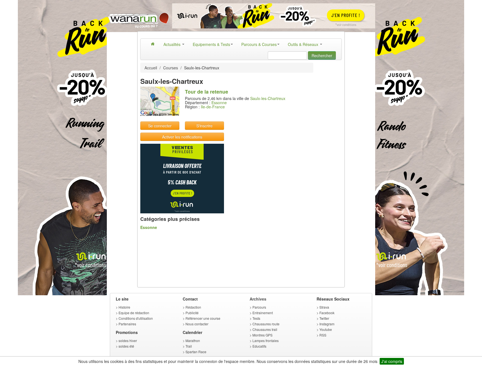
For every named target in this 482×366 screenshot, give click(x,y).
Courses (170, 67)
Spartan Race (195, 351)
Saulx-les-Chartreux (267, 98)
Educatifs (259, 346)
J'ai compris (391, 361)
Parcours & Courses (259, 44)
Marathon (192, 340)
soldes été (126, 346)
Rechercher (322, 55)
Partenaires (127, 323)
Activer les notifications (182, 137)
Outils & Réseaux (303, 44)
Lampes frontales (265, 340)
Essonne (219, 102)
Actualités (172, 44)
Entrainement (262, 312)
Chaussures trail (264, 329)
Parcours (259, 307)
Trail (188, 346)
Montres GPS (262, 335)
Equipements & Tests (211, 44)
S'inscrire (204, 125)
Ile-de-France (213, 106)
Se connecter (160, 125)
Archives (258, 299)
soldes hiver (128, 340)
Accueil (150, 67)
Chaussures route (265, 323)
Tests (256, 318)
